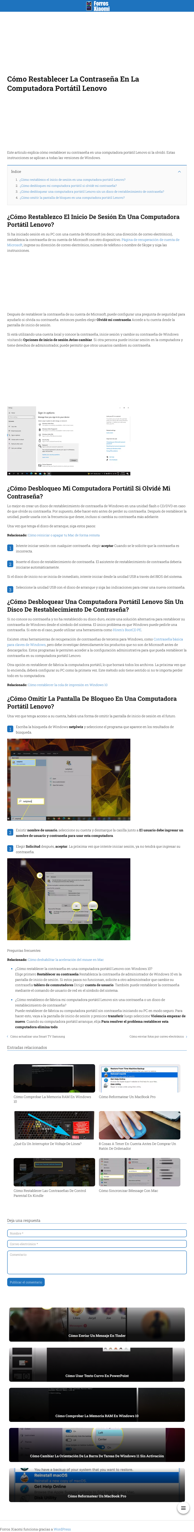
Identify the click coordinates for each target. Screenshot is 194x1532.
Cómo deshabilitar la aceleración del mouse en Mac (66, 959)
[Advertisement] (97, 42)
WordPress (62, 1529)
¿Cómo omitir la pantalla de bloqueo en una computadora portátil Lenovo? (72, 197)
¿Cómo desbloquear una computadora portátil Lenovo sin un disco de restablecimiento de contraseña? (92, 191)
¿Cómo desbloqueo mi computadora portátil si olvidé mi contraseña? (68, 186)
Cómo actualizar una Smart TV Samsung (37, 1036)
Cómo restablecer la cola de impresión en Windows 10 (68, 685)
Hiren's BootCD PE (127, 630)
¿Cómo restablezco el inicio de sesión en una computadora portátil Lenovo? (72, 179)
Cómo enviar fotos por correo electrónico (157, 1036)
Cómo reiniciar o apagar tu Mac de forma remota (64, 535)
